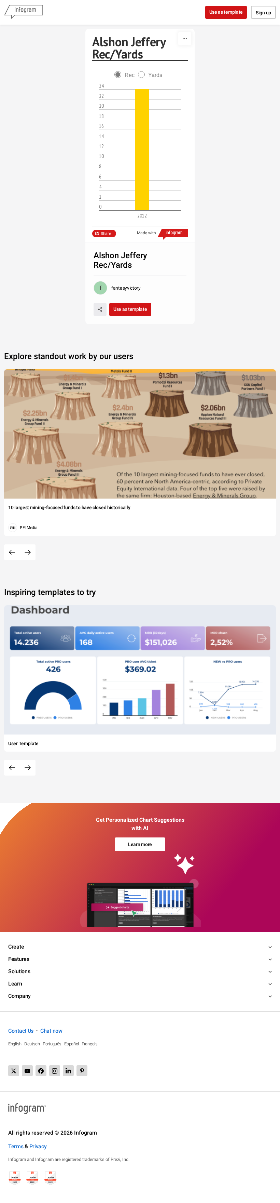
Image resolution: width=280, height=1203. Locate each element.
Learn (15, 983)
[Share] (100, 309)
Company (19, 996)
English (15, 1043)
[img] (142, 149)
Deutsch (32, 1043)
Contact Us (20, 1031)
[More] (184, 38)
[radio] (126, 75)
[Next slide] (27, 552)
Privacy (38, 1146)
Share (106, 233)
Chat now (51, 1031)
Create (16, 946)
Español (71, 1043)
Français (90, 1043)
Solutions (19, 971)
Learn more (140, 844)
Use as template (226, 12)
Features (18, 959)
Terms (16, 1146)
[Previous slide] (11, 552)
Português (52, 1043)
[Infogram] (23, 12)
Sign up (263, 12)
